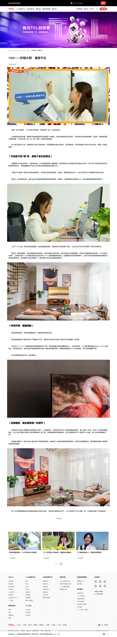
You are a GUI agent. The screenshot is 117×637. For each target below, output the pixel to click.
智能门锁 (28, 592)
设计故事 (28, 612)
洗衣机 (27, 589)
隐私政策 (29, 630)
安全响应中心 (12, 597)
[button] (61, 563)
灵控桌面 (79, 584)
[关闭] (108, 634)
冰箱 (27, 586)
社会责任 (10, 589)
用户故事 (22, 50)
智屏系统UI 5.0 (81, 581)
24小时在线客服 (98, 594)
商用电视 (45, 581)
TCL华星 (24, 625)
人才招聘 (10, 592)
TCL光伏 (18, 625)
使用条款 (23, 630)
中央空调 (45, 595)
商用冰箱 (45, 586)
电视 (27, 581)
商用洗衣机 (46, 589)
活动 (9, 612)
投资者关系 (11, 586)
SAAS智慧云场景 (64, 586)
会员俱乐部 (16, 50)
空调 (27, 584)
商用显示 (45, 592)
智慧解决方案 (63, 589)
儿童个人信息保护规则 (45, 630)
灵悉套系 (28, 595)
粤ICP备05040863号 (13, 630)
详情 (58, 634)
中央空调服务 (80, 601)
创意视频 (10, 615)
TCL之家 (59, 625)
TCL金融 (53, 625)
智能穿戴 (28, 597)
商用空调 (45, 584)
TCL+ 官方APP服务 (82, 609)
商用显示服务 (80, 598)
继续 (103, 3)
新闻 (9, 609)
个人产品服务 (80, 596)
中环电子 (30, 625)
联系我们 (10, 595)
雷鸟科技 (36, 625)
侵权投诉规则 (35, 630)
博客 (9, 618)
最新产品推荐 (29, 600)
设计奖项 (28, 615)
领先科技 (10, 584)
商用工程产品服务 (82, 604)
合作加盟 (79, 607)
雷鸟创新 (41, 625)
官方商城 (65, 625)
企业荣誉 (10, 581)
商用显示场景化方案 (65, 584)
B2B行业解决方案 (65, 581)
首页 (9, 50)
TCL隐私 (10, 600)
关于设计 (28, 609)
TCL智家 (47, 625)
